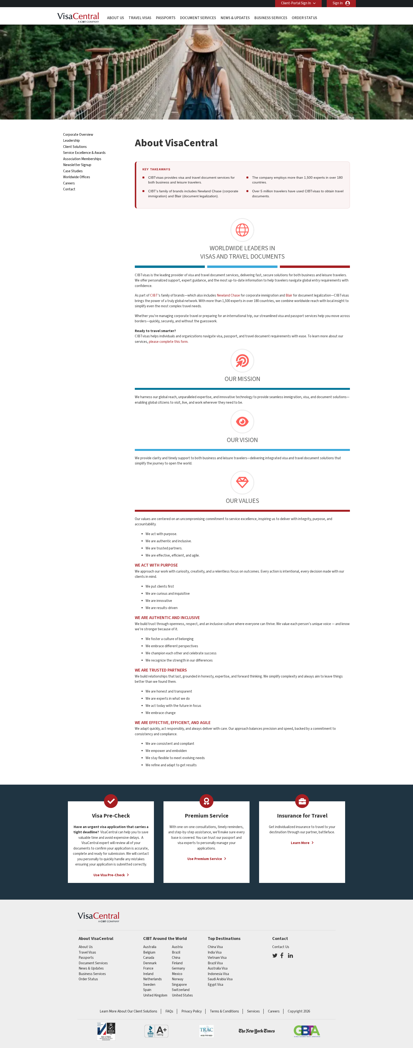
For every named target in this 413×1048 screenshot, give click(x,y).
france (148, 968)
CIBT (154, 295)
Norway (177, 979)
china (176, 957)
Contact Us (280, 946)
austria (177, 946)
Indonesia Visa (218, 973)
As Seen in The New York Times (257, 1031)
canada (148, 957)
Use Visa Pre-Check (109, 875)
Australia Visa (218, 968)
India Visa (215, 952)
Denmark (150, 963)
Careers (69, 183)
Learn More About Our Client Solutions (128, 1011)
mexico (177, 973)
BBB (156, 1031)
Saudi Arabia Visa (220, 979)
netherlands (152, 979)
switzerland (181, 989)
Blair (289, 295)
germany (178, 968)
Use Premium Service (204, 858)
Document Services (198, 18)
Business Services (270, 18)
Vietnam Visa (217, 957)
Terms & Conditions (224, 1011)
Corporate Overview (78, 134)
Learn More (300, 842)
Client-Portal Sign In (296, 3)
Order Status (304, 18)
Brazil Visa (215, 963)
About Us (115, 18)
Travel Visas (140, 18)
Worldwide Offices (76, 177)
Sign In (338, 3)
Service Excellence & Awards (84, 152)
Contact (69, 189)
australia (149, 946)
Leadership (71, 140)
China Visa (215, 946)
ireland (148, 973)
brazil (176, 952)
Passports (165, 18)
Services (253, 1011)
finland (177, 963)
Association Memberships (82, 159)
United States (182, 995)
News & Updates (235, 18)
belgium (149, 952)
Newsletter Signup (77, 164)
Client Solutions (75, 146)
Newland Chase (228, 295)
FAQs (169, 1011)
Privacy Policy (191, 1011)
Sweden (149, 984)
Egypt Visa (215, 984)
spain (147, 989)
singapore (179, 984)
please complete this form (168, 341)
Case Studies (73, 171)
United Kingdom (155, 995)
